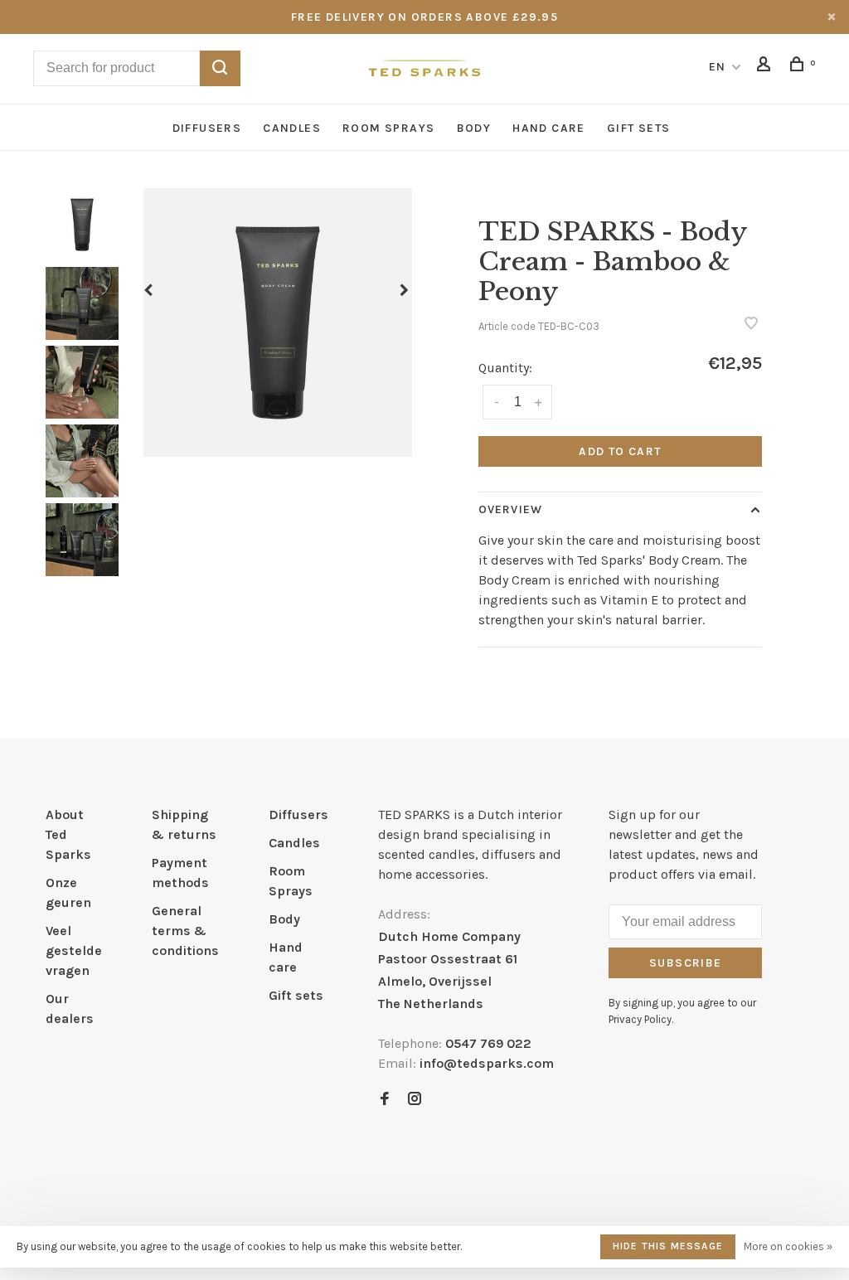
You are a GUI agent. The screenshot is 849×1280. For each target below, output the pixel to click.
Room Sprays (388, 128)
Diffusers (207, 128)
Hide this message (668, 1246)
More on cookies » (788, 1246)
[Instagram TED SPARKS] (414, 1100)
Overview (510, 509)
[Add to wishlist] (751, 324)
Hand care (548, 128)
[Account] (766, 67)
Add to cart (620, 451)
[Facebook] (384, 1100)
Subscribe (685, 963)
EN (717, 67)
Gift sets (639, 128)
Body (474, 128)
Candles (292, 128)
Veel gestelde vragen (74, 950)
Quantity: (505, 368)
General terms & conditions (185, 930)
